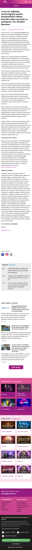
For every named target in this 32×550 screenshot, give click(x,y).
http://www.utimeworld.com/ (9, 167)
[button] (16, 547)
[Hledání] (29, 2)
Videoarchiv (4, 504)
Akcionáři (3, 506)
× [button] (30, 516)
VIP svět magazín (21, 502)
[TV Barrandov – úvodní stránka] (4, 2)
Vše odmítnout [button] (16, 544)
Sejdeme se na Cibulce (23, 506)
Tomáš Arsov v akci (22, 504)
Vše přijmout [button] (16, 540)
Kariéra (3, 507)
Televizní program (6, 502)
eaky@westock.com (6, 230)
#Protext (10, 29)
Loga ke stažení (5, 509)
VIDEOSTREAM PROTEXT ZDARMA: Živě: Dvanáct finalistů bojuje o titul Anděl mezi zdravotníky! (18, 270)
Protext (16, 6)
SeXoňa (19, 511)
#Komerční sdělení (19, 29)
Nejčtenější (12, 265)
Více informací (16, 526)
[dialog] (16, 532)
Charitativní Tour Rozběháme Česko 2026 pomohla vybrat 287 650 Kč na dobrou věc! (19, 277)
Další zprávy (16, 367)
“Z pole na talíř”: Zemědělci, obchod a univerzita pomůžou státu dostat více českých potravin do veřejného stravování (18, 286)
